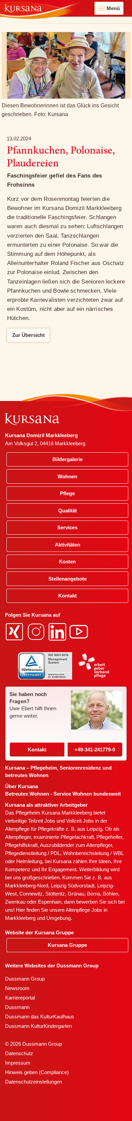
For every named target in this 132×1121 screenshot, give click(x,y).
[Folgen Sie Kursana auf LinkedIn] (58, 631)
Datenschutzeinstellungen (33, 1082)
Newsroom (17, 988)
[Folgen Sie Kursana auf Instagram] (37, 631)
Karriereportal (20, 997)
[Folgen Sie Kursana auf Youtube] (79, 631)
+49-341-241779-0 (94, 749)
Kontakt (37, 749)
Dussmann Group (25, 979)
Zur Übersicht (28, 335)
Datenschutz (19, 1053)
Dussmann (17, 1007)
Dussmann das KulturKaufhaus (39, 1016)
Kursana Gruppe (67, 945)
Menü (113, 8)
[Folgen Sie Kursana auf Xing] (15, 631)
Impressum (17, 1063)
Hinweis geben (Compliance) (37, 1072)
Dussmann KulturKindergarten (38, 1026)
